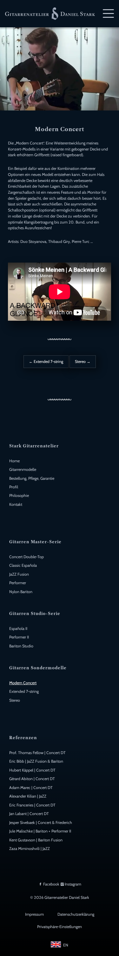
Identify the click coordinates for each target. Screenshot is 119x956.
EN (65, 945)
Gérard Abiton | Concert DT (32, 778)
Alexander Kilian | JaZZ (27, 796)
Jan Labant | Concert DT (29, 813)
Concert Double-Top (26, 556)
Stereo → (82, 361)
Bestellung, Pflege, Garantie (31, 478)
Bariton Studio (21, 646)
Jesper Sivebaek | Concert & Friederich (40, 822)
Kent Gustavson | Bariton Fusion (36, 840)
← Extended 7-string (46, 361)
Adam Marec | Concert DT (31, 787)
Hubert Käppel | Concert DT (32, 770)
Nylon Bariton (20, 591)
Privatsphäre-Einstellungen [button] (59, 926)
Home (14, 460)
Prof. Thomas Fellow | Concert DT (37, 752)
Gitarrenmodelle (22, 469)
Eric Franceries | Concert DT (32, 805)
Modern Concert (22, 682)
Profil (13, 487)
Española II (18, 628)
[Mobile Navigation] (108, 13)
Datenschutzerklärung (75, 914)
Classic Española (23, 565)
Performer (17, 582)
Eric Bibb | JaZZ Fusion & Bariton (36, 761)
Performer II (19, 637)
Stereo (14, 700)
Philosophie (19, 495)
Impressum (34, 914)
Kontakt (15, 504)
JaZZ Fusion (19, 574)
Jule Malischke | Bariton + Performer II (40, 831)
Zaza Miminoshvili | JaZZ (29, 848)
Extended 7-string (24, 691)
